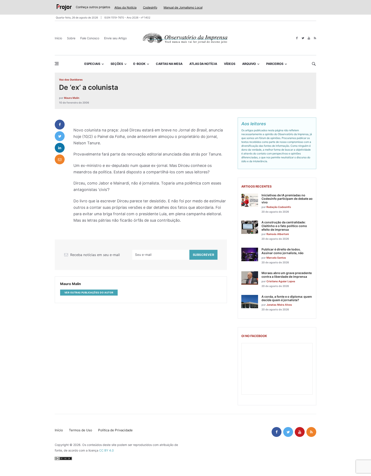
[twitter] (302, 38)
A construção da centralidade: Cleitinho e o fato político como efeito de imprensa (284, 225)
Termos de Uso (80, 430)
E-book (139, 64)
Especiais (92, 64)
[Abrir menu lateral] (57, 63)
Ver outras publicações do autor (88, 292)
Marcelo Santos (276, 257)
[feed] (314, 38)
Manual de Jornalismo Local (183, 7)
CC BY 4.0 (106, 450)
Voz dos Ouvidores (71, 79)
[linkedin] (60, 148)
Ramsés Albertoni (277, 234)
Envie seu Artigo (115, 38)
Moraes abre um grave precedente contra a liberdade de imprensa (287, 274)
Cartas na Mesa (169, 64)
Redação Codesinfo (278, 207)
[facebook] (296, 38)
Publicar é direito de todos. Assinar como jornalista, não (283, 251)
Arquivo (249, 64)
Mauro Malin (71, 97)
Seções (117, 64)
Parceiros (274, 64)
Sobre (71, 38)
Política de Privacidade (115, 430)
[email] (60, 159)
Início (58, 38)
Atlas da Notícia (125, 7)
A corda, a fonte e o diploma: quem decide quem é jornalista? (287, 298)
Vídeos (229, 64)
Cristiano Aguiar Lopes (280, 281)
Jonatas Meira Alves (279, 304)
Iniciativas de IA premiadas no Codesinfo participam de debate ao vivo (287, 198)
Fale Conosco (89, 38)
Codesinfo (150, 7)
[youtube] (308, 38)
